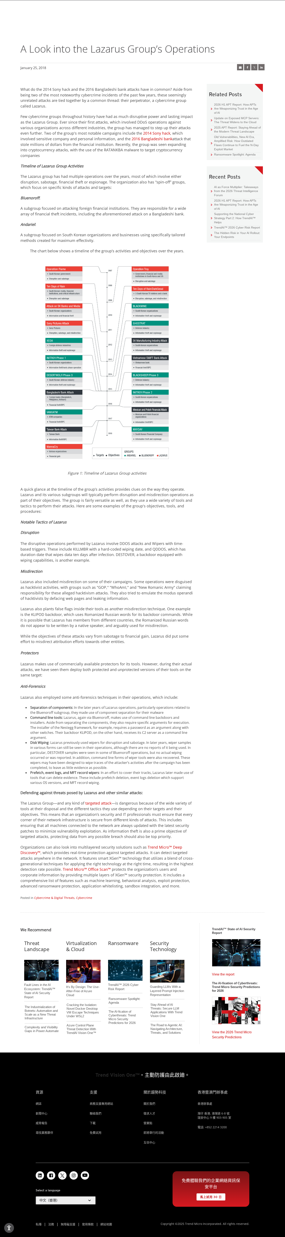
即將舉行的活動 (154, 1133)
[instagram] (73, 1175)
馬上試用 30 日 (209, 1196)
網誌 (39, 1104)
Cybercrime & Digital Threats (54, 898)
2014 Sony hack (156, 133)
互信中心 (149, 1142)
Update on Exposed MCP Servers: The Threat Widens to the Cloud (235, 120)
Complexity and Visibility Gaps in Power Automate (42, 1029)
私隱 (39, 1224)
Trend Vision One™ (117, 1075)
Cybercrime (84, 898)
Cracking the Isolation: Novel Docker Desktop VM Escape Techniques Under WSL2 (83, 1010)
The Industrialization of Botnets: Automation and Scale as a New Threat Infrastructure (41, 1012)
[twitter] (254, 67)
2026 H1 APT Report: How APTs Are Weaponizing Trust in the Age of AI (234, 108)
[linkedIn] (261, 67)
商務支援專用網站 (101, 1104)
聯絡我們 (95, 1113)
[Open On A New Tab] (62, 1175)
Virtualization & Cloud (81, 946)
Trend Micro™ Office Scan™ (87, 869)
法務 (51, 1224)
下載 (93, 1123)
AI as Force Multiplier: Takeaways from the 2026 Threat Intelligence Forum (234, 191)
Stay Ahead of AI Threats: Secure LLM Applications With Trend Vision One (166, 1010)
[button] (66, 1200)
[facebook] (247, 67)
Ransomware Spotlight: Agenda (233, 154)
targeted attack (98, 803)
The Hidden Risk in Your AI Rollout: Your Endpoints (235, 235)
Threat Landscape (36, 946)
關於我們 (149, 1104)
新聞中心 (41, 1113)
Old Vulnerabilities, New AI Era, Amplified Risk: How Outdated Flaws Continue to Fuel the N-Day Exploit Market (235, 143)
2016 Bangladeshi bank (152, 138)
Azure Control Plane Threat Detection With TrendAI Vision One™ (81, 1029)
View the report (223, 973)
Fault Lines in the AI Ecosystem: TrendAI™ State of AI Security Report (39, 984)
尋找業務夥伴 (44, 1133)
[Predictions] (236, 1009)
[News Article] (236, 951)
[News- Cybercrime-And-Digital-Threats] (240, 67)
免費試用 (95, 1133)
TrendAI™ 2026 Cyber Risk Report (237, 227)
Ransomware (123, 943)
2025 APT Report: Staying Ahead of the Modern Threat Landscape (236, 129)
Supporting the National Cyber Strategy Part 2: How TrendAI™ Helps (233, 218)
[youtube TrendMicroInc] (85, 1175)
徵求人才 (149, 1113)
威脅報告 (41, 1123)
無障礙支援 (68, 1224)
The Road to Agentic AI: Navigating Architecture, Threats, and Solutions (166, 1028)
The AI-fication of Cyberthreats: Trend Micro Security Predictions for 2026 (122, 1017)
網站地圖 (106, 1224)
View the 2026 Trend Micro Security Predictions (232, 1033)
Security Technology (163, 946)
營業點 (148, 1123)
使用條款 (88, 1224)
